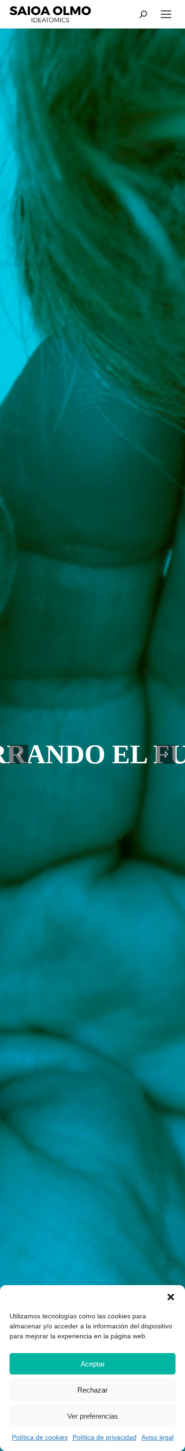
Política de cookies (40, 1437)
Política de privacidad (105, 1437)
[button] (171, 1297)
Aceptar (93, 1364)
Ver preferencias (92, 1416)
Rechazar (92, 1390)
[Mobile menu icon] (166, 14)
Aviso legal (157, 1437)
